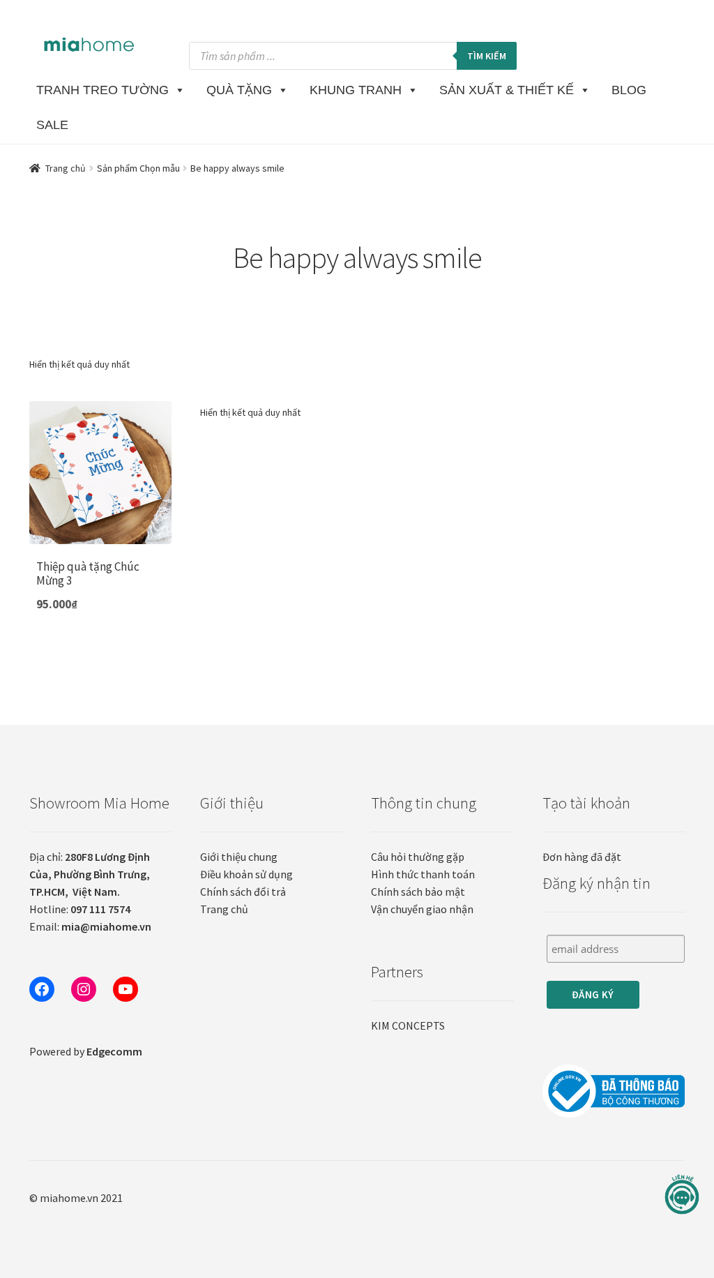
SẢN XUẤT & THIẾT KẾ (506, 90)
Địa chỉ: (89, 874)
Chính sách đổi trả (243, 892)
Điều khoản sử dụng (246, 874)
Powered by (85, 1051)
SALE (52, 125)
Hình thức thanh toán (423, 874)
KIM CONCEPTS (408, 1025)
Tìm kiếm (486, 56)
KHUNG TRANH (356, 90)
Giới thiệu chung (239, 857)
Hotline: (79, 909)
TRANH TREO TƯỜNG (102, 90)
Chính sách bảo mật (418, 892)
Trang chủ (65, 168)
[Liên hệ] (682, 1194)
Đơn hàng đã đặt (581, 857)
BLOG (629, 90)
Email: (90, 926)
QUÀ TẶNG (239, 90)
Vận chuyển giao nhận (422, 909)
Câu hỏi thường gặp (417, 857)
